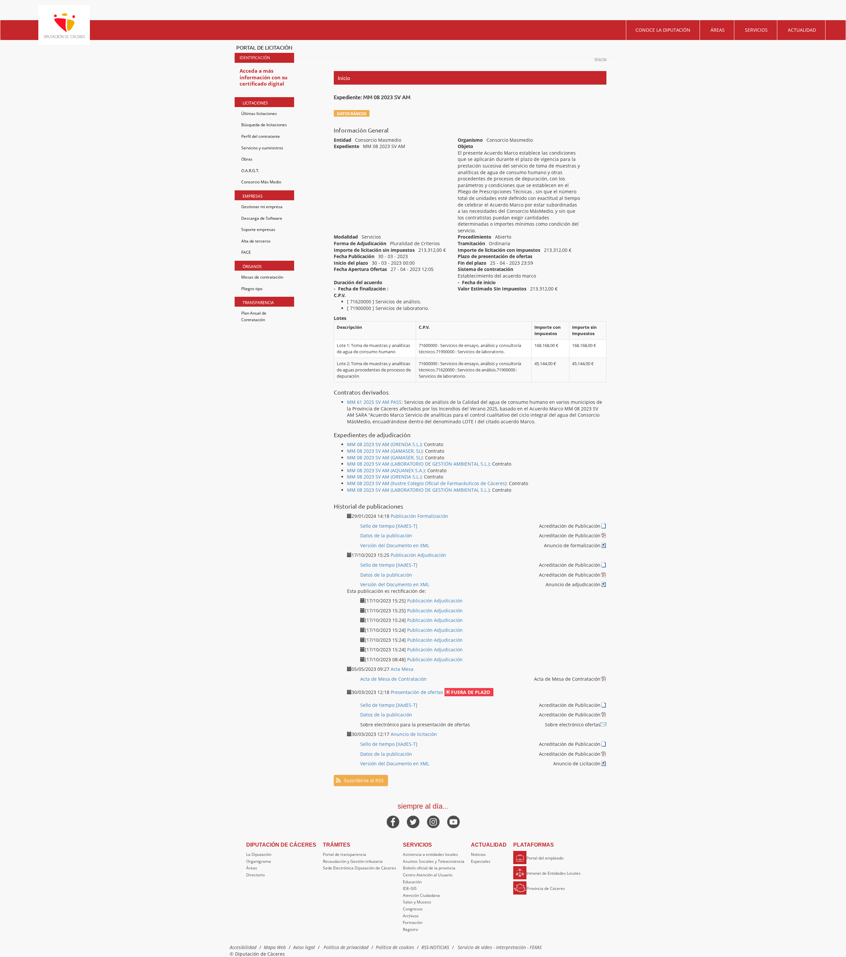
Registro (410, 929)
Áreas (718, 30)
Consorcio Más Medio (261, 182)
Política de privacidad (346, 947)
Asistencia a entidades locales (430, 854)
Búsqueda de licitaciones (264, 125)
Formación (412, 922)
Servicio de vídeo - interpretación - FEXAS (500, 947)
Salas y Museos (417, 902)
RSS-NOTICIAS (435, 947)
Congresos (413, 909)
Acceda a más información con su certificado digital (264, 77)
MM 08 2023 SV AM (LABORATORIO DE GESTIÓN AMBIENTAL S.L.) (418, 464)
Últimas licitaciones (259, 113)
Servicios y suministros (262, 148)
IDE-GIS (410, 888)
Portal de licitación (264, 47)
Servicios (756, 30)
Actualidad (802, 30)
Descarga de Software (261, 218)
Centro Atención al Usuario (427, 875)
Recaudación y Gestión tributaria (353, 861)
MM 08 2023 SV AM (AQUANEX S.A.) (386, 470)
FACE (246, 252)
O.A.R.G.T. (250, 170)
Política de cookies (395, 947)
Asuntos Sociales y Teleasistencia (433, 861)
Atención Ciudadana (421, 895)
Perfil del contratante (260, 136)
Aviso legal (304, 947)
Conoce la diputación (662, 30)
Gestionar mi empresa (262, 207)
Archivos (411, 916)
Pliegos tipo (251, 288)
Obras (246, 159)
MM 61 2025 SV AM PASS (374, 402)
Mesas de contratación (262, 277)
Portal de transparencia (344, 854)
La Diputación (258, 854)
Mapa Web (275, 947)
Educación (412, 882)
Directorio (255, 875)
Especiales (480, 861)
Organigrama (258, 861)
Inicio (600, 59)
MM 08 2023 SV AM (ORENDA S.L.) (384, 444)
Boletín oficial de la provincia (429, 868)
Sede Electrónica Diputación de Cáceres (359, 868)
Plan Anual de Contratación (253, 316)
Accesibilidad (243, 947)
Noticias (478, 854)
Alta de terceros (256, 241)
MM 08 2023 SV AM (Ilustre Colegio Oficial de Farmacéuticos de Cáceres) (426, 483)
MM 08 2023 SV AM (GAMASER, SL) (384, 451)
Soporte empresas (258, 229)
